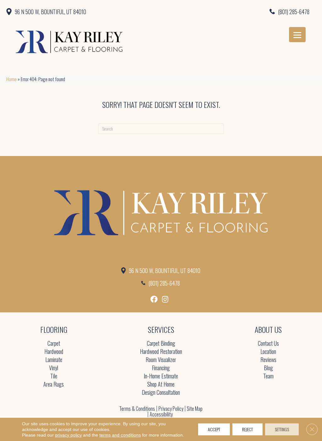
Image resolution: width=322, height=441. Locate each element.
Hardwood (53, 351)
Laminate (53, 360)
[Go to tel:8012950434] (236, 11)
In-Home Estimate (161, 376)
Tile (53, 376)
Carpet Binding (161, 343)
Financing (161, 368)
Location (268, 351)
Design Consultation (161, 392)
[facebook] (154, 299)
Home (11, 78)
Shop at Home (161, 384)
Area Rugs (53, 384)
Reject (247, 429)
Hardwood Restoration (161, 351)
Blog (268, 368)
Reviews (268, 360)
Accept (214, 429)
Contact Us (268, 343)
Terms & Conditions (137, 408)
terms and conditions (120, 435)
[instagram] (165, 299)
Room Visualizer (161, 360)
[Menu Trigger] (297, 34)
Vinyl (53, 368)
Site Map (195, 408)
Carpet (53, 343)
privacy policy (68, 435)
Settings (282, 429)
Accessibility (161, 414)
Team (268, 376)
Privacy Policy (170, 408)
